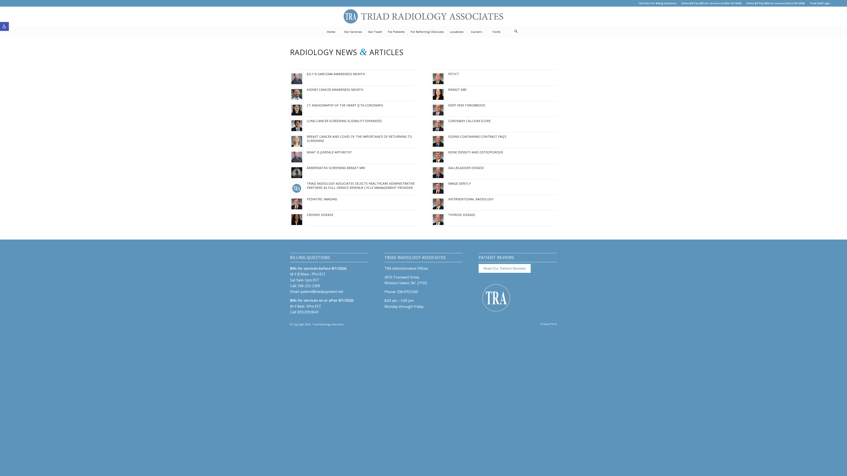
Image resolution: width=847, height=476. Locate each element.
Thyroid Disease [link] (461, 215)
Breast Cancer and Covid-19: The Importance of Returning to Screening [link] (359, 138)
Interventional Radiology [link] (470, 199)
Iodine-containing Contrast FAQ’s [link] (477, 136)
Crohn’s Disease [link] (320, 215)
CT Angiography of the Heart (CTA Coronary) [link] (345, 105)
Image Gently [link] (459, 183)
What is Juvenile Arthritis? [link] (329, 152)
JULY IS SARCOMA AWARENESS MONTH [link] (336, 74)
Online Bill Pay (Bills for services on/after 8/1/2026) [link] (711, 3)
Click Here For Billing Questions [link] (657, 3)
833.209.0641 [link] (308, 312)
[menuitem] (657, 3)
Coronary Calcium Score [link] (469, 121)
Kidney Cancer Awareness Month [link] (335, 89)
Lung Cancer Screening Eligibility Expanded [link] (344, 121)
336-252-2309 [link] (309, 285)
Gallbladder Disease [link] (466, 168)
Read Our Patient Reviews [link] (504, 268)
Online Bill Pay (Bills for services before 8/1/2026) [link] (775, 3)
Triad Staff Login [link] (820, 3)
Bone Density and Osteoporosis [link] (475, 152)
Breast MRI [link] (457, 89)
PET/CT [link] (453, 74)
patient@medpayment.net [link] (321, 291)
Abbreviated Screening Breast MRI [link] (336, 168)
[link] (4, 26)
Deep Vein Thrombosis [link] (466, 105)
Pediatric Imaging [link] (322, 199)
